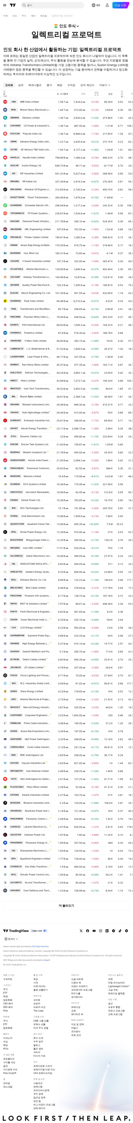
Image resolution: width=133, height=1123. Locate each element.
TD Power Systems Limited (39, 213)
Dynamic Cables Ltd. (31, 436)
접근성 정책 (39, 1097)
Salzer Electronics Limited (38, 555)
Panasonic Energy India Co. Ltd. (37, 842)
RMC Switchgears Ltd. (32, 755)
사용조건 (37, 1083)
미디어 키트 (39, 1055)
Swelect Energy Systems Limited (38, 571)
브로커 (36, 1003)
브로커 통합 (114, 1007)
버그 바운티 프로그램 (44, 1104)
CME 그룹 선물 (41, 1020)
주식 (5, 989)
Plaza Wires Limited (37, 786)
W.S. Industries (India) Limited (35, 683)
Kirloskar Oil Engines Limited (38, 189)
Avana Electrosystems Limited (36, 731)
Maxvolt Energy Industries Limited (37, 707)
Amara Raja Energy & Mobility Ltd (36, 245)
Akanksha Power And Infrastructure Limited (38, 810)
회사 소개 (38, 1038)
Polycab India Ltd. (32, 133)
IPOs (5, 1048)
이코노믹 (7, 1038)
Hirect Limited (28, 380)
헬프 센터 (38, 1048)
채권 (5, 996)
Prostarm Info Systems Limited (38, 595)
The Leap (38, 1010)
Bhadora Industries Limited (37, 802)
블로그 (36, 1045)
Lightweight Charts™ (119, 986)
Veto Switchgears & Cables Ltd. (35, 778)
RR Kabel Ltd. (30, 181)
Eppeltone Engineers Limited (35, 858)
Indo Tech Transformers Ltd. (37, 388)
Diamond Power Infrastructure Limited (37, 221)
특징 (35, 979)
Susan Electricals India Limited (35, 619)
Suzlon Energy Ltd (31, 165)
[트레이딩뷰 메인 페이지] (13, 5)
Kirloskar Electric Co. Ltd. (33, 579)
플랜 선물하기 (40, 989)
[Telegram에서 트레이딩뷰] (113, 931)
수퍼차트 (7, 979)
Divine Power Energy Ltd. (33, 532)
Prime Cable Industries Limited (37, 723)
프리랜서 (75, 1031)
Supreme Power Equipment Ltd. (39, 635)
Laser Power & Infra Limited (39, 356)
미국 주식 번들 (40, 1027)
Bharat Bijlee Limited (31, 396)
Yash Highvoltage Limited (35, 412)
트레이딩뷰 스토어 (42, 1065)
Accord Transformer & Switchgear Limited (37, 882)
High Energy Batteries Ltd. (35, 643)
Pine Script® (9, 1073)
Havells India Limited (33, 157)
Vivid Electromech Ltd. (33, 516)
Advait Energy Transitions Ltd (35, 428)
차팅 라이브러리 (116, 982)
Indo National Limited (37, 771)
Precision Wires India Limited (37, 316)
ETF (5, 992)
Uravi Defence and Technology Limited (37, 890)
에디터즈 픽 (77, 1014)
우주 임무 (38, 1041)
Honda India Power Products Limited (39, 460)
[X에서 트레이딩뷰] (81, 931)
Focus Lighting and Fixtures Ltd (35, 675)
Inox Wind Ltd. (31, 253)
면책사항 (37, 1086)
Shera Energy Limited (31, 691)
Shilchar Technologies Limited (38, 372)
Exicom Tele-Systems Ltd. (35, 444)
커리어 (36, 1052)
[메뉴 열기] (4, 5)
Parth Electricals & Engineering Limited (35, 611)
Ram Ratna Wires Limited (35, 364)
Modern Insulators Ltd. (35, 452)
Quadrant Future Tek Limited (39, 524)
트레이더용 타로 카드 (44, 1069)
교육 (73, 1010)
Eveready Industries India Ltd (37, 420)
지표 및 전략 (77, 1024)
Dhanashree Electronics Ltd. (34, 850)
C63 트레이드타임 (42, 1073)
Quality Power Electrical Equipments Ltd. (36, 285)
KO (98, 5)
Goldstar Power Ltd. (34, 834)
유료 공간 (76, 1035)
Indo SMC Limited (32, 547)
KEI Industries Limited (31, 173)
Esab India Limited (34, 300)
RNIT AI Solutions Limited (33, 603)
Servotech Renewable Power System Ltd (38, 492)
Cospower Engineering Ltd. (37, 715)
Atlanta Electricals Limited (38, 269)
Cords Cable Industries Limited (39, 747)
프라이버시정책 (41, 1090)
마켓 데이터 (39, 986)
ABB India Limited (29, 101)
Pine (5, 1010)
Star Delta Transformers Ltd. (37, 866)
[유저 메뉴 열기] (107, 5)
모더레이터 (77, 997)
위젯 (110, 979)
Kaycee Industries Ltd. (34, 763)
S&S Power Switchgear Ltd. (38, 739)
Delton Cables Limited (34, 659)
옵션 (5, 1065)
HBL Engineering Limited (38, 229)
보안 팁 (37, 1101)
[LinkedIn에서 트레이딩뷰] (107, 931)
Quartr (47, 960)
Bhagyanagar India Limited (38, 539)
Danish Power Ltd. (31, 500)
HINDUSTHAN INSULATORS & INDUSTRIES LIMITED (34, 563)
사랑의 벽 (76, 982)
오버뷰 (36, 999)
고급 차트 (113, 989)
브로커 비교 (39, 1007)
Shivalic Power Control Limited (35, 874)
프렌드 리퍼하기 (79, 986)
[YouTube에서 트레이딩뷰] (94, 931)
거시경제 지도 (10, 1069)
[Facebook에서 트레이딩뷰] (87, 931)
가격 (35, 982)
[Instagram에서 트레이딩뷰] (100, 931)
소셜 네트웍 (77, 979)
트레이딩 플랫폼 (116, 993)
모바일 (6, 1083)
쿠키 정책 (38, 1093)
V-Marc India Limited (35, 340)
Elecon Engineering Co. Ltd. (36, 293)
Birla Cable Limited (36, 587)
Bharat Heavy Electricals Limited (35, 109)
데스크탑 (7, 1086)
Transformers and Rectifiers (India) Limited (35, 308)
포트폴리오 (9, 1058)
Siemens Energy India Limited (35, 141)
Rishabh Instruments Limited (36, 404)
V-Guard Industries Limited (36, 261)
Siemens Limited (31, 117)
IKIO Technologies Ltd (31, 508)
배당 (5, 1045)
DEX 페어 (8, 1007)
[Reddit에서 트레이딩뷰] (126, 931)
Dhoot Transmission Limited (39, 197)
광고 (110, 1003)
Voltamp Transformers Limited (37, 277)
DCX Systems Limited (34, 484)
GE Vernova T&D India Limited (36, 149)
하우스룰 (75, 993)
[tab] (9, 85)
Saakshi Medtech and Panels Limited (36, 651)
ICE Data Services (40, 946)
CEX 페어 (8, 1003)
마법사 (74, 1027)
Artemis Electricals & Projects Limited (35, 699)
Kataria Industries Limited (35, 794)
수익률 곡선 (9, 1062)
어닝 (5, 1041)
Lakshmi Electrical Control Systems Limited (36, 826)
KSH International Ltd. (33, 324)
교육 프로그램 (115, 1014)
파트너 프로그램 (116, 1010)
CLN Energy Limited (30, 627)
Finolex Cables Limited (36, 237)
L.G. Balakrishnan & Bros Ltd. (39, 348)
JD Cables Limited (33, 667)
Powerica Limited (33, 332)
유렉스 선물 (39, 1024)
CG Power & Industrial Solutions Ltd (37, 125)
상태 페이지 (39, 1108)
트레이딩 (75, 1007)
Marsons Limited (32, 476)
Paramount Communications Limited (39, 468)
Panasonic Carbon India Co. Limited (37, 818)
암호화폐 (7, 999)
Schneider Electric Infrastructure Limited (38, 205)
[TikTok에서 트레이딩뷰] (120, 931)
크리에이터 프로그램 (81, 989)
